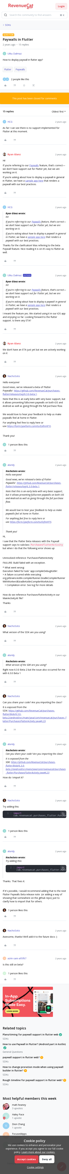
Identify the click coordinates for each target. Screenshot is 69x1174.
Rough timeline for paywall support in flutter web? (32, 1080)
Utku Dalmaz (15, 53)
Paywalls (20, 69)
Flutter (7, 69)
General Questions (13, 1051)
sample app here (34, 180)
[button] (4, 6)
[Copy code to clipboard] (63, 813)
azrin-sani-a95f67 (17, 958)
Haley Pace (18, 1114)
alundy (11, 464)
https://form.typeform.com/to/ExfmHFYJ (29, 426)
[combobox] (34, 15)
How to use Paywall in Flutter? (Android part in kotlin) (34, 1044)
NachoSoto (14, 376)
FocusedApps (19, 1133)
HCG (10, 121)
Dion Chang (18, 1124)
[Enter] (5, 15)
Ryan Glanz (14, 154)
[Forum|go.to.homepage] (20, 6)
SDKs (8, 24)
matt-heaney (19, 1104)
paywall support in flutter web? (21, 1057)
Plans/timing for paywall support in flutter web (30, 1034)
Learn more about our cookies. (38, 1152)
